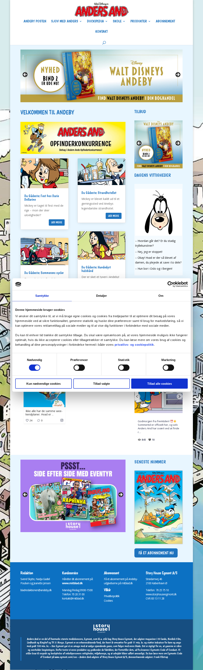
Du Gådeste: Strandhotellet (98, 193)
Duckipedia (95, 21)
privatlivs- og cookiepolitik (134, 344)
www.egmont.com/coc (66, 657)
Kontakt (101, 32)
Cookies (108, 600)
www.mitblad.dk (72, 583)
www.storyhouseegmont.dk (161, 594)
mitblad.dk (127, 583)
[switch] (79, 368)
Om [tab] (160, 295)
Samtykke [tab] (42, 295)
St (147, 579)
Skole (117, 21)
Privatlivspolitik (111, 596)
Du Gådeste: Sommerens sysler (44, 273)
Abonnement (165, 21)
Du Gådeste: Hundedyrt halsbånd (96, 269)
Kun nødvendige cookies (43, 383)
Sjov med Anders (64, 21)
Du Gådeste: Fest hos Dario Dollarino (41, 197)
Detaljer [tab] (101, 295)
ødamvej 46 (155, 579)
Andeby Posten (35, 21)
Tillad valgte (101, 383)
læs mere (56, 222)
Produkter (138, 21)
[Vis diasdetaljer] (73, 496)
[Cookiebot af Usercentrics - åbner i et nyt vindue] (170, 284)
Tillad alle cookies (159, 383)
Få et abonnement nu (156, 553)
